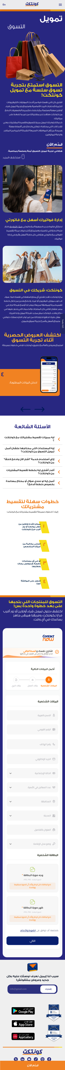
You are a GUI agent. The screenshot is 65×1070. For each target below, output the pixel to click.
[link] (13, 157)
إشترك (48, 989)
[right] (39, 409)
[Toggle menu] (60, 4)
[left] (25, 409)
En (4, 4)
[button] (32, 439)
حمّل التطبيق (16, 226)
